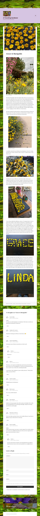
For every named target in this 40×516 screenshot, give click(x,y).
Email (7, 474)
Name (7, 470)
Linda (14, 303)
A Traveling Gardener (10, 18)
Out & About (19, 303)
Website (7, 479)
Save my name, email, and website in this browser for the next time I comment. (20, 483)
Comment (8, 455)
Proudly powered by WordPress (11, 513)
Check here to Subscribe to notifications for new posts (18, 489)
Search (29, 303)
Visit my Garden (24, 303)
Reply (8, 336)
